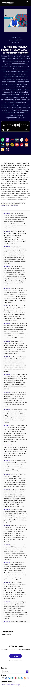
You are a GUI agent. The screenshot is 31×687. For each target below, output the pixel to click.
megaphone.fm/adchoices (9, 205)
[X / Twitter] (3, 678)
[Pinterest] (15, 678)
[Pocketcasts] (17, 146)
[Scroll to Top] (28, 678)
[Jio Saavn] (17, 141)
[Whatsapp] (18, 678)
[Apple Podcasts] (7, 141)
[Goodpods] (12, 146)
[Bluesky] (9, 678)
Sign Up (15, 656)
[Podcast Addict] (26, 146)
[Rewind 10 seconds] (2, 129)
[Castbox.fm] (26, 141)
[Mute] (28, 125)
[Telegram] (22, 678)
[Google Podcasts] (21, 141)
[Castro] (2, 146)
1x (14, 129)
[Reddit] (25, 678)
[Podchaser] (7, 151)
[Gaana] (12, 141)
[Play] (3, 125)
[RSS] (2, 151)
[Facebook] (6, 678)
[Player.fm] (21, 146)
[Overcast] (7, 146)
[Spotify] (2, 141)
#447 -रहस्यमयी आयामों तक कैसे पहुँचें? (11, 684)
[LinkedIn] (12, 678)
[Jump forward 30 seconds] (8, 129)
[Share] (26, 129)
